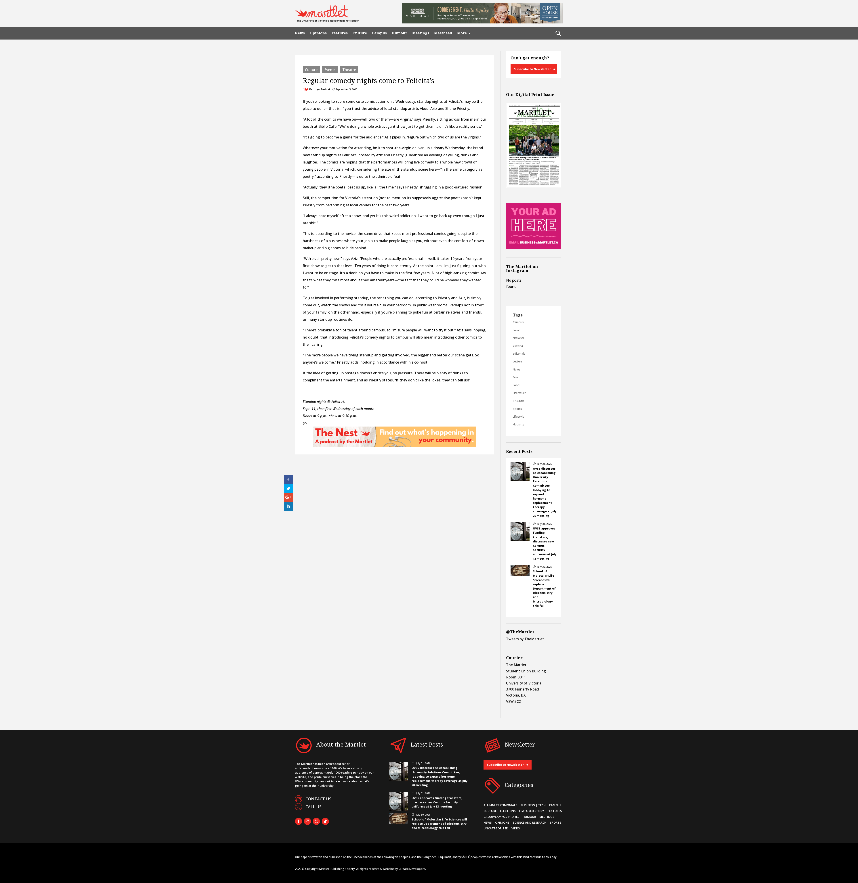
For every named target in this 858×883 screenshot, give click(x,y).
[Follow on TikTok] (325, 821)
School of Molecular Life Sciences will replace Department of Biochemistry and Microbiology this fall (544, 588)
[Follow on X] (316, 821)
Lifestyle (518, 416)
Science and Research (530, 822)
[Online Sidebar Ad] (533, 247)
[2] (394, 445)
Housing (518, 424)
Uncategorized (496, 828)
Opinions (318, 33)
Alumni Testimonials (500, 805)
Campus (379, 33)
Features (340, 33)
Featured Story (531, 811)
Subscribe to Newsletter (532, 69)
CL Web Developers (412, 869)
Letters (518, 361)
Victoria (518, 346)
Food (516, 385)
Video (515, 828)
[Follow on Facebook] (298, 821)
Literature (519, 393)
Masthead (443, 33)
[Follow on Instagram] (307, 821)
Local (516, 330)
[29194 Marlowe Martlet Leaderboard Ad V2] (482, 22)
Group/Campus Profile (501, 817)
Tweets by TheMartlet (525, 638)
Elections (508, 811)
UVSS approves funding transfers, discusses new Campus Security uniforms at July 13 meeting (437, 802)
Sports (517, 409)
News (300, 33)
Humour (399, 33)
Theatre (349, 69)
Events (330, 69)
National (518, 338)
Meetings (420, 33)
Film (515, 377)
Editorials (519, 354)
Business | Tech (533, 805)
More (462, 33)
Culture (360, 33)
